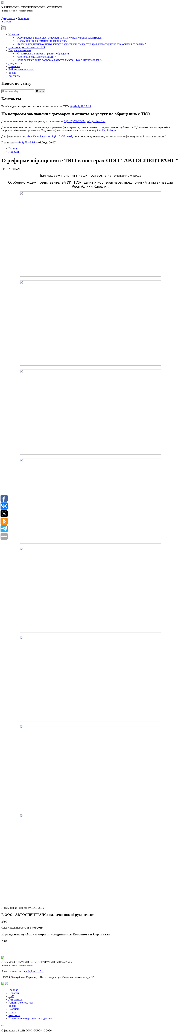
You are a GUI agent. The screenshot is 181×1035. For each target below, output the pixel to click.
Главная (13, 989)
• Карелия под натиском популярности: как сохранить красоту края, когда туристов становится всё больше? (81, 43)
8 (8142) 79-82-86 (74, 121)
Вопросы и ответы (19, 50)
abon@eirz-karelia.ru (39, 136)
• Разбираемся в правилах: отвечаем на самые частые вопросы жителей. (59, 37)
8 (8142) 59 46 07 (62, 136)
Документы (15, 63)
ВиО (11, 996)
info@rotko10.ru (96, 121)
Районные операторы (21, 69)
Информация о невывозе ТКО (26, 47)
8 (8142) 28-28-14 (80, 106)
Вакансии (14, 66)
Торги (12, 72)
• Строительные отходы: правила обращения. (43, 53)
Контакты (14, 75)
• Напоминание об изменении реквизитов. (41, 40)
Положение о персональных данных (30, 1018)
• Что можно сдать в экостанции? (36, 56)
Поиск (12, 1012)
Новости (13, 34)
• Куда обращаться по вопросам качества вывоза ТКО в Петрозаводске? (59, 59)
